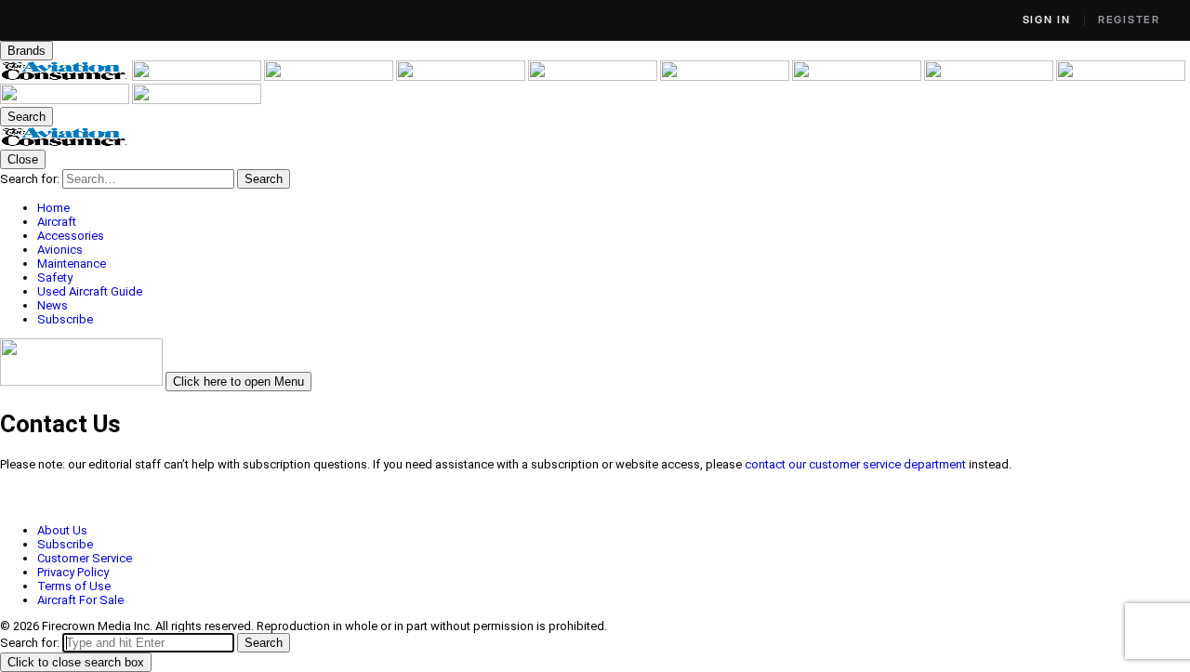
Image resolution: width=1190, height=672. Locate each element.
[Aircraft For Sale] (594, 77)
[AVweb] (462, 77)
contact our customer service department (855, 464)
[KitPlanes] (858, 77)
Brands (26, 51)
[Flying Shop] (196, 100)
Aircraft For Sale (80, 600)
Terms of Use (74, 586)
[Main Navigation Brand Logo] (64, 143)
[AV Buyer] (726, 77)
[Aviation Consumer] (66, 77)
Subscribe (65, 544)
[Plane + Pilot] (990, 77)
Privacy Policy (73, 572)
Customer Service (84, 558)
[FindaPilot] (66, 100)
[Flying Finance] (1120, 77)
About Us (62, 530)
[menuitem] (613, 208)
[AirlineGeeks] (330, 77)
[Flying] (198, 77)
